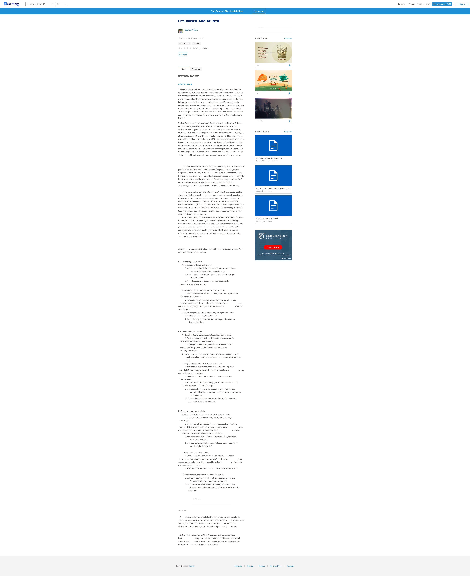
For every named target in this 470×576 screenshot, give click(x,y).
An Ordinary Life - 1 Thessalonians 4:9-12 (273, 188)
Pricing (411, 4)
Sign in (462, 4)
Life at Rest (196, 43)
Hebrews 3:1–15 (184, 43)
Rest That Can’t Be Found (267, 218)
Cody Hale (260, 191)
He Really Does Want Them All (269, 158)
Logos (191, 566)
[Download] (290, 65)
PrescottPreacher (263, 161)
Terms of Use (275, 566)
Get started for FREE (442, 4)
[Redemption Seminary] (273, 245)
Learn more (259, 11)
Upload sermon (423, 4)
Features (401, 4)
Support (290, 566)
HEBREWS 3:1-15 (185, 84)
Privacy (262, 566)
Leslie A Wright (191, 30)
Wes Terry (260, 221)
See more (288, 38)
